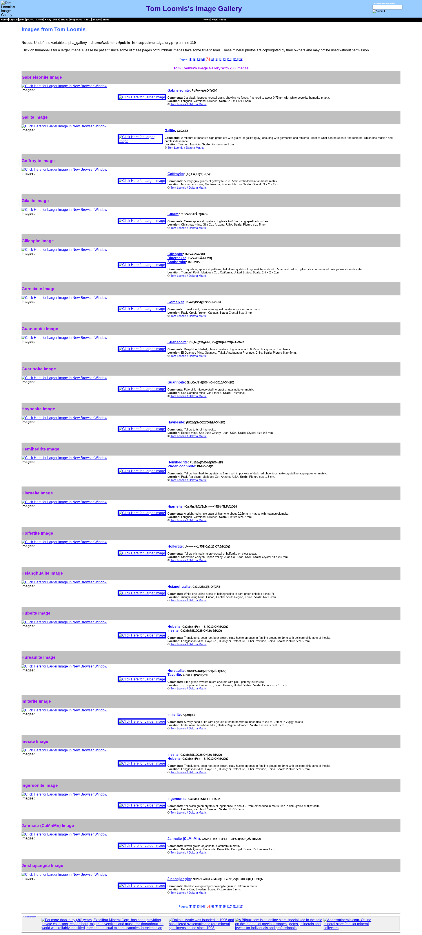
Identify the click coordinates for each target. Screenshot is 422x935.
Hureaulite (176, 671)
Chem (39, 19)
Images (97, 19)
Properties (76, 19)
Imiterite (174, 714)
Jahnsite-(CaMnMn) (183, 839)
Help (214, 19)
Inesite (172, 630)
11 (235, 59)
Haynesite (175, 422)
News (207, 19)
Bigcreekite (176, 258)
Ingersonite (176, 799)
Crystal (13, 19)
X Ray (48, 19)
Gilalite (173, 214)
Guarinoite (176, 382)
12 (240, 59)
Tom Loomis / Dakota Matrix (189, 104)
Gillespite (175, 254)
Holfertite (175, 546)
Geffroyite (175, 174)
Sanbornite (176, 262)
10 (229, 59)
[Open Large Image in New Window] (64, 86)
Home (4, 19)
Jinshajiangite (179, 879)
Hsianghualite (179, 586)
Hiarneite (174, 506)
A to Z (87, 19)
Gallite (170, 130)
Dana (56, 19)
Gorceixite (175, 302)
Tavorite (174, 674)
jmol (21, 19)
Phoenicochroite (181, 466)
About (222, 19)
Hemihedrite (177, 462)
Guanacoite (177, 342)
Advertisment (29, 916)
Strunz (64, 19)
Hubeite (173, 626)
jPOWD (30, 19)
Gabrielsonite (178, 90)
